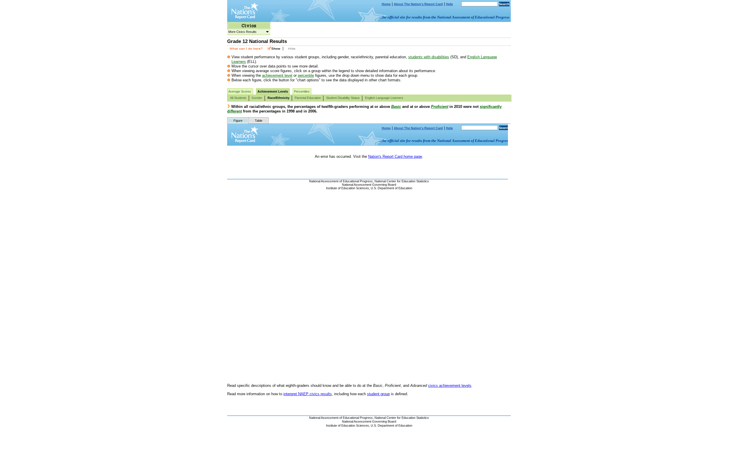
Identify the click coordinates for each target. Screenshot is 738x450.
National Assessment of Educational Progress (341, 417)
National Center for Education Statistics (401, 417)
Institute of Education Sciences (347, 425)
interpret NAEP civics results (307, 394)
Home (386, 4)
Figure (238, 120)
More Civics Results (242, 31)
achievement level (277, 75)
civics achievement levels (449, 385)
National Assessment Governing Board (369, 421)
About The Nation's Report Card (418, 4)
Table (258, 120)
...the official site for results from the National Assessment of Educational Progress (444, 17)
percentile (306, 75)
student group (378, 394)
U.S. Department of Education (391, 425)
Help (449, 4)
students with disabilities (428, 57)
